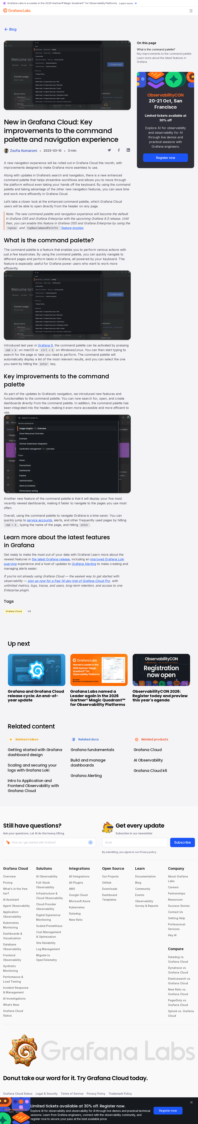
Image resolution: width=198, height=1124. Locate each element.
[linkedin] (128, 151)
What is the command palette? (156, 49)
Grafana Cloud (108, 1078)
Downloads (109, 888)
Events (139, 895)
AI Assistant (11, 899)
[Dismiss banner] (191, 1102)
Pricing (7, 882)
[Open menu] (191, 11)
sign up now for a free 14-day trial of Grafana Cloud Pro (69, 581)
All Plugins (76, 882)
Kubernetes (77, 907)
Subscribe (182, 842)
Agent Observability (16, 905)
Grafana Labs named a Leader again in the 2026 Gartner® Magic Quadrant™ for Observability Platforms (97, 698)
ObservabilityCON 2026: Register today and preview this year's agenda (160, 696)
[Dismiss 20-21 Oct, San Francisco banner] (189, 77)
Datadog (75, 913)
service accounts (39, 520)
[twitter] (109, 151)
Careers (173, 887)
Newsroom (175, 899)
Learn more (126, 3)
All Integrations (79, 876)
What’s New (11, 1004)
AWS (72, 888)
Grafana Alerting (84, 564)
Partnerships (176, 893)
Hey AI (172, 935)
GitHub (106, 882)
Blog (12, 29)
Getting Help (176, 918)
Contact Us (175, 912)
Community (142, 888)
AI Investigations (14, 998)
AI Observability (46, 876)
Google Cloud (78, 895)
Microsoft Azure (79, 901)
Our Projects (110, 876)
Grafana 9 (45, 345)
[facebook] (118, 151)
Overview (9, 876)
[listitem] (14, 611)
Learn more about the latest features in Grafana (161, 59)
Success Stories (179, 905)
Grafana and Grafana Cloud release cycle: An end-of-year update (36, 696)
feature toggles (72, 228)
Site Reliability (45, 942)
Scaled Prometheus (49, 925)
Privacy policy (148, 851)
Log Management (48, 949)
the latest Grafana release (51, 559)
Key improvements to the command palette (164, 53)
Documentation (145, 876)
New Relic (76, 919)
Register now (165, 158)
